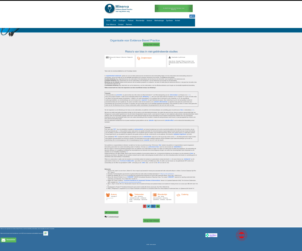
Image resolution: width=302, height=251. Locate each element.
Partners (129, 24)
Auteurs (149, 20)
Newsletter (10, 239)
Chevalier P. (114, 196)
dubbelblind (156, 199)
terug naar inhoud (151, 44)
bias (136, 196)
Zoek (114, 20)
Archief (177, 20)
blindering (140, 196)
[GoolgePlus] (153, 206)
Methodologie (159, 20)
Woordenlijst (140, 20)
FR (193, 16)
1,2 (189, 95)
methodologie (137, 199)
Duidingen (122, 20)
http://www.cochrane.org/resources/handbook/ (129, 182)
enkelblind (162, 199)
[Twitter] (149, 206)
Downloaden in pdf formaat (178, 57)
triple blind (168, 199)
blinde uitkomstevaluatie (158, 197)
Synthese (169, 20)
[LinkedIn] (158, 206)
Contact (121, 24)
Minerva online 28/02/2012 (167, 174)
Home (108, 20)
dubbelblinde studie (134, 198)
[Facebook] (144, 206)
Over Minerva (111, 24)
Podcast (130, 20)
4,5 (193, 110)
